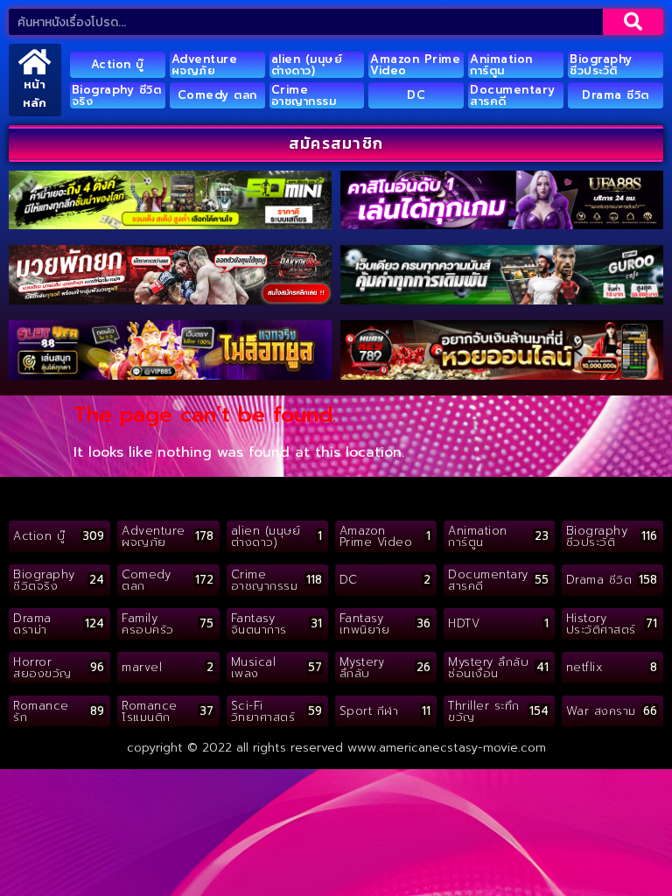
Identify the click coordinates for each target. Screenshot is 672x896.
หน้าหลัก (34, 93)
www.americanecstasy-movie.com (446, 747)
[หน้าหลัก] (34, 61)
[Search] (633, 22)
